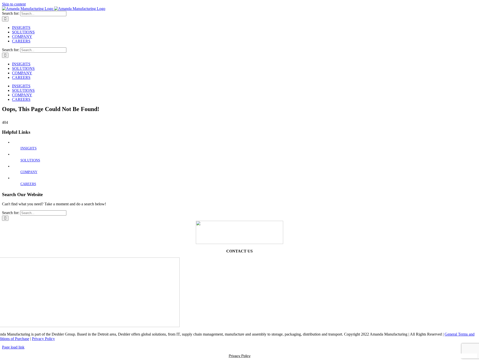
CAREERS (28, 184)
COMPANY (28, 172)
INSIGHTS (28, 148)
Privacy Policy (43, 339)
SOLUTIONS (30, 160)
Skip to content (14, 4)
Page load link (13, 347)
